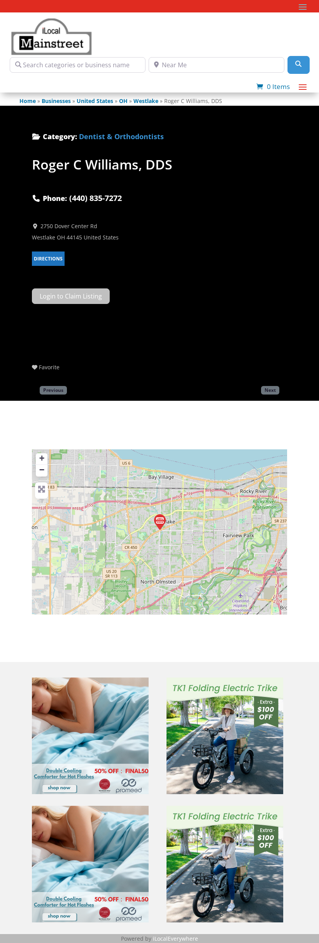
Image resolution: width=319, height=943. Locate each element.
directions (48, 258)
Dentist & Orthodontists (121, 136)
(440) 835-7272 (95, 198)
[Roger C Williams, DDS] (160, 522)
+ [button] (41, 458)
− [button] (41, 470)
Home (27, 101)
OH (123, 101)
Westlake (145, 101)
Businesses (56, 101)
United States (95, 101)
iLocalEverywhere (175, 938)
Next (270, 390)
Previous (53, 390)
